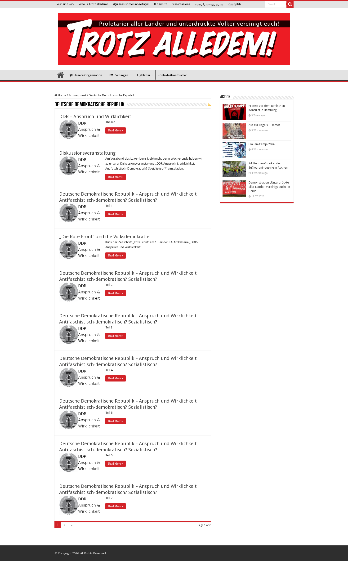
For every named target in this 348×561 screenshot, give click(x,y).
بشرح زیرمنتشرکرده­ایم (209, 4)
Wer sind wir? (65, 4)
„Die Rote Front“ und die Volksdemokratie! (105, 236)
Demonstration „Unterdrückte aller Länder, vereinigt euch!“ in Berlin (269, 187)
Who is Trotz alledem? (93, 4)
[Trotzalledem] (174, 38)
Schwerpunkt (77, 95)
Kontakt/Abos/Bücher (172, 75)
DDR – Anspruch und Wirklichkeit (95, 116)
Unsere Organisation (88, 75)
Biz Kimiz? (160, 4)
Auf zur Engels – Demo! (264, 125)
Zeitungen (121, 75)
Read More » (115, 130)
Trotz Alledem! (60, 75)
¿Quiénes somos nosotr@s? (131, 4)
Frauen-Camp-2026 (262, 144)
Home (61, 95)
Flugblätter (143, 75)
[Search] (290, 4)
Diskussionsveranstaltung (87, 153)
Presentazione (181, 4)
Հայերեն (234, 4)
